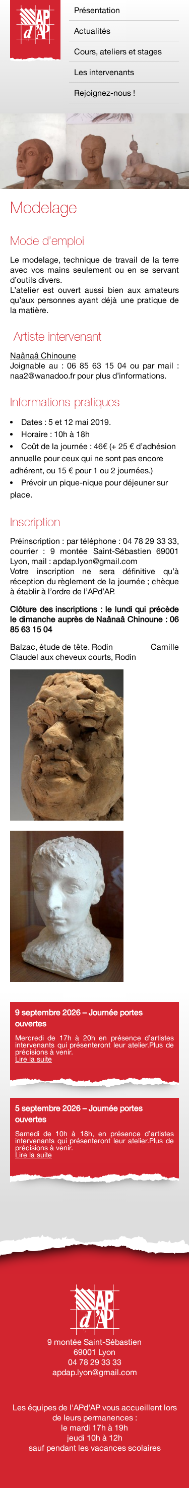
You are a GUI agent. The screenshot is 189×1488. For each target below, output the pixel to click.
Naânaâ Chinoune (43, 355)
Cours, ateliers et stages (118, 51)
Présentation (97, 10)
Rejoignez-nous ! (104, 92)
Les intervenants (104, 72)
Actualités (92, 30)
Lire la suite (33, 1059)
